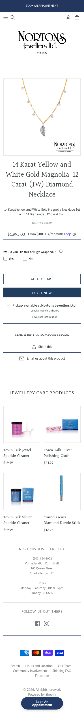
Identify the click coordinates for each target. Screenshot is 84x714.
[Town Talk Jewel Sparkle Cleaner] (21, 424)
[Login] (68, 17)
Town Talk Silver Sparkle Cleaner (17, 520)
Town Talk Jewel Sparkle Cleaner (17, 453)
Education (42, 676)
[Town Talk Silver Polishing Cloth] (62, 424)
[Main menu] (5, 17)
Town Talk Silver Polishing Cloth (58, 453)
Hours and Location (39, 666)
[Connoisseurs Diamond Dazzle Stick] (62, 491)
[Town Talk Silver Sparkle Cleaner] (21, 491)
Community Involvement (30, 671)
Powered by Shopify (42, 694)
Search (15, 666)
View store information (45, 317)
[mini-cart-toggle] (77, 17)
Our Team (64, 666)
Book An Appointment (42, 703)
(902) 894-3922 (42, 558)
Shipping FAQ (61, 671)
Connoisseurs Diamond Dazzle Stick (62, 520)
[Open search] (13, 17)
